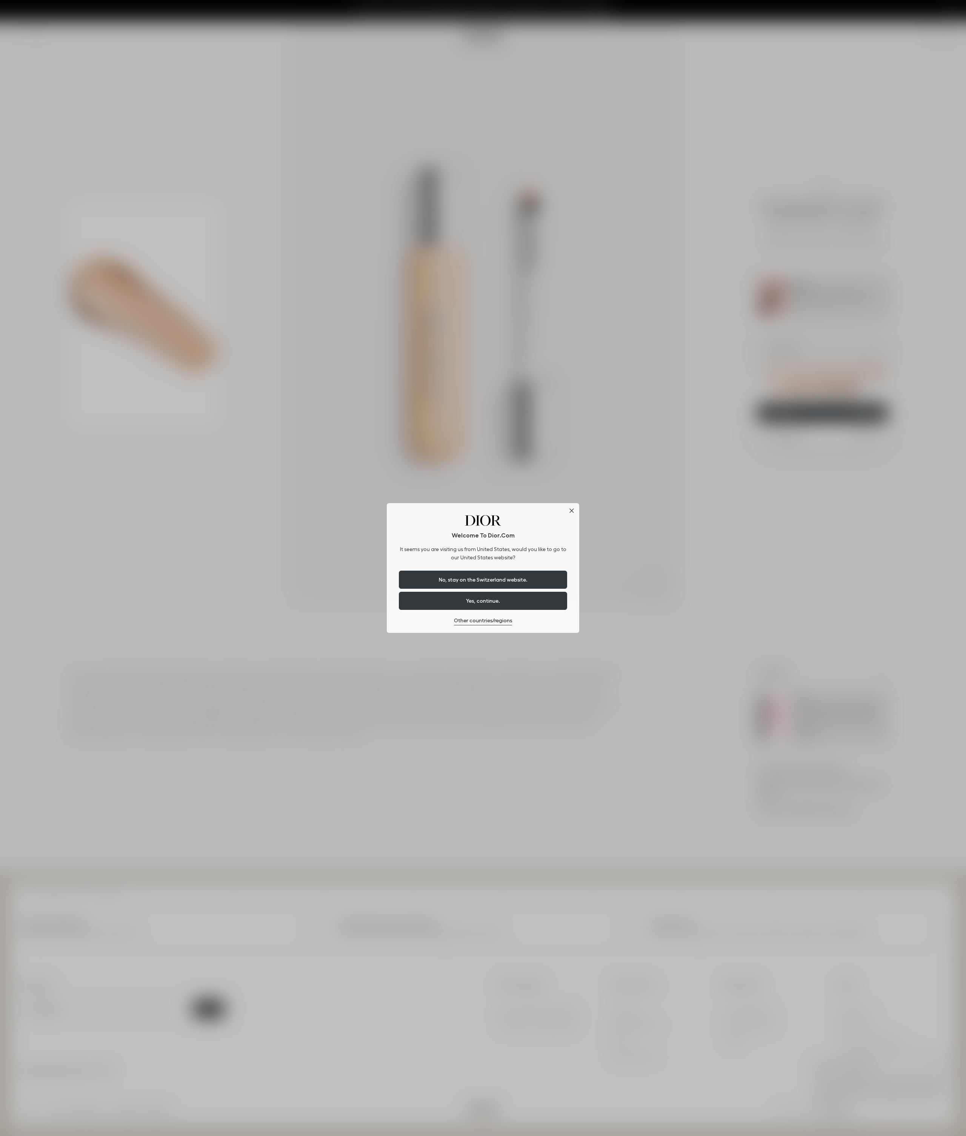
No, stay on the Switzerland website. (483, 580)
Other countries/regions (483, 620)
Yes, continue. (483, 601)
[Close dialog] (571, 510)
